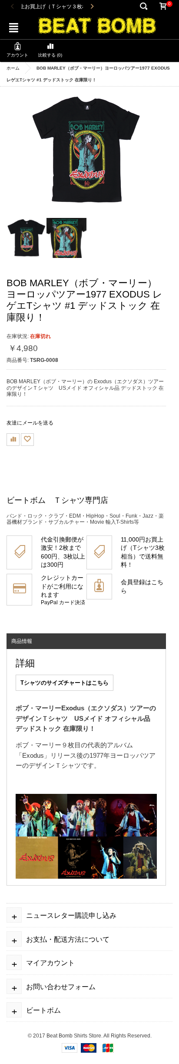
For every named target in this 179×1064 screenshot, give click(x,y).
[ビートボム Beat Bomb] (97, 25)
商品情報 (21, 641)
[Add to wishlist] (27, 439)
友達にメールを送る (30, 423)
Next (92, 6)
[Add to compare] (13, 439)
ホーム (13, 68)
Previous (12, 6)
